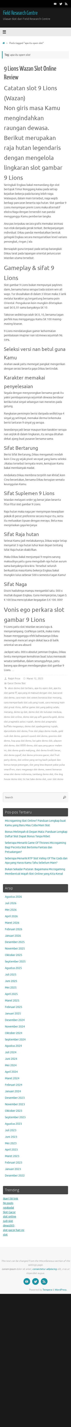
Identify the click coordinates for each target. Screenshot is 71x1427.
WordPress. (61, 1289)
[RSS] (66, 3)
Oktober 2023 (13, 1111)
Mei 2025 (11, 987)
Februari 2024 (13, 1085)
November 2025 (15, 948)
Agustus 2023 (13, 1124)
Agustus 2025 (13, 968)
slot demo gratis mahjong (21, 750)
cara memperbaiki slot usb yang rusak (24, 702)
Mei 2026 (11, 909)
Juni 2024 (11, 1059)
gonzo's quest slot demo (34, 736)
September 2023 (15, 1117)
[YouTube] (55, 3)
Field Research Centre (20, 13)
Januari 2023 (13, 1169)
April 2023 (11, 1149)
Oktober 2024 (13, 1033)
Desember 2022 (15, 1175)
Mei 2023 (11, 1143)
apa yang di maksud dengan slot (35, 692)
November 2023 (15, 1104)
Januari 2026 (13, 935)
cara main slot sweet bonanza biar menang (38, 697)
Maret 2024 (12, 1078)
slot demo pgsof (12, 755)
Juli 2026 (10, 903)
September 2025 (15, 961)
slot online (9, 1216)
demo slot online (13, 717)
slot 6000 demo (24, 745)
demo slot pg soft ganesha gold (40, 717)
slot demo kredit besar (48, 750)
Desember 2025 (15, 942)
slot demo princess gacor (35, 755)
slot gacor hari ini (13, 1230)
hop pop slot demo (21, 740)
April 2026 (11, 916)
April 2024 (11, 1072)
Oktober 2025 (13, 955)
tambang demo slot (43, 774)
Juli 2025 (10, 974)
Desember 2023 (15, 1098)
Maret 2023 (12, 1156)
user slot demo (55, 779)
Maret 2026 (12, 922)
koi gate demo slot (42, 740)
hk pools (8, 1203)
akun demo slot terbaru (20, 688)
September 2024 (15, 1039)
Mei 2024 (11, 1065)
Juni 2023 (11, 1137)
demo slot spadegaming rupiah (41, 726)
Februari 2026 (13, 929)
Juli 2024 (10, 1052)
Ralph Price (14, 678)
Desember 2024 (15, 1020)
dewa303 (8, 1225)
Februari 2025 (13, 1007)
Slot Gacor (9, 1212)
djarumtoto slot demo (15, 731)
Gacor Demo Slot (16, 683)
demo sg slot (20, 712)
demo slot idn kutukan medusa (45, 712)
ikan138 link (10, 1198)
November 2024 (15, 1026)
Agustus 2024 (13, 1046)
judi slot (8, 1221)
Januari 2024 (13, 1091)
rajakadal (8, 1207)
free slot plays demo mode (43, 731)
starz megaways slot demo (30, 769)
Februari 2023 (13, 1162)
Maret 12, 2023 (35, 678)
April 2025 (11, 994)
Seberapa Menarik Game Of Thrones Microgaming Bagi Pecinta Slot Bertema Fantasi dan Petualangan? (35, 847)
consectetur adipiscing (44, 1269)
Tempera (47, 1289)
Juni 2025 (11, 981)
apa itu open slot (43, 688)
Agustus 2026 (13, 896)
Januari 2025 (13, 1013)
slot (5, 1234)
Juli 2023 (10, 1130)
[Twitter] (61, 3)
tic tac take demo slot (34, 779)
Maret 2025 (12, 1000)
